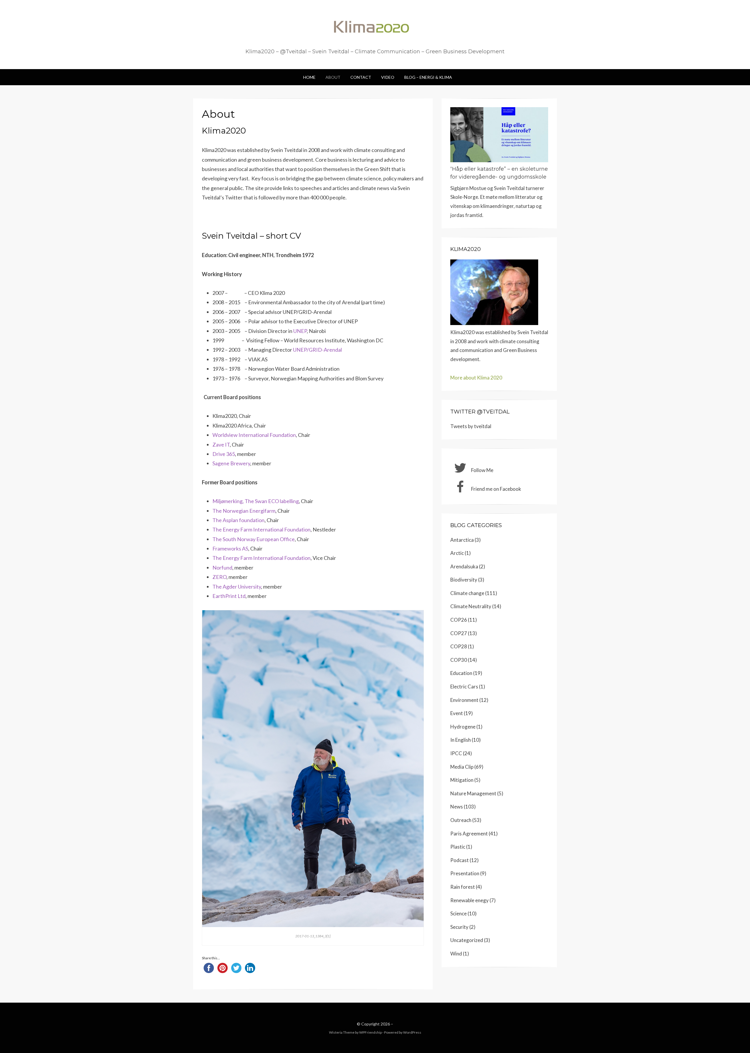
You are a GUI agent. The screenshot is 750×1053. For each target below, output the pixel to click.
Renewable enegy (469, 900)
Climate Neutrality (470, 606)
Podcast (459, 860)
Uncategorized (466, 940)
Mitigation (461, 780)
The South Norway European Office (253, 539)
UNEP (300, 331)
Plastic (457, 847)
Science (458, 913)
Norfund (222, 567)
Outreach (460, 820)
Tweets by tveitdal (470, 426)
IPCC (456, 753)
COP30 (458, 660)
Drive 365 (223, 454)
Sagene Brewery (231, 463)
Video (387, 77)
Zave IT (221, 444)
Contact (360, 77)
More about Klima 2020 (476, 378)
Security (459, 927)
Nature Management (473, 793)
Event (456, 713)
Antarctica (462, 540)
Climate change (467, 593)
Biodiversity (463, 580)
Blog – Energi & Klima (428, 77)
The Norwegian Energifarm (243, 510)
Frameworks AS (230, 548)
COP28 (458, 646)
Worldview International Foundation (254, 435)
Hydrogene (462, 727)
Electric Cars (464, 686)
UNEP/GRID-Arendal (317, 349)
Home (309, 77)
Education (461, 673)
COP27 (458, 633)
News (456, 807)
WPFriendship (370, 1032)
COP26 (458, 620)
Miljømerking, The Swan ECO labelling (255, 501)
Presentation (464, 873)
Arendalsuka (464, 566)
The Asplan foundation (238, 520)
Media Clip (461, 767)
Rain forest (462, 887)
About (332, 77)
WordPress (412, 1032)
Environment (464, 700)
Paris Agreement (469, 833)
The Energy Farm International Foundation (261, 529)
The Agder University (236, 586)
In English (460, 740)
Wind (456, 954)
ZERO (219, 577)
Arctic (457, 553)
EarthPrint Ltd (229, 596)
